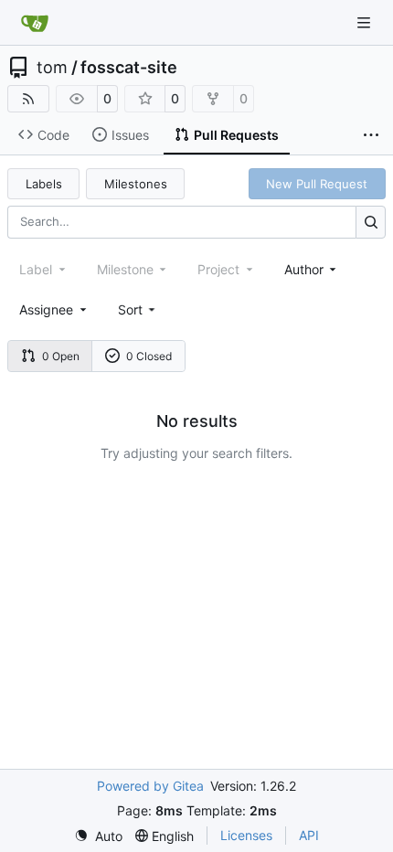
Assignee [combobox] (46, 309)
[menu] (138, 309)
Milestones (135, 183)
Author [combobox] (304, 269)
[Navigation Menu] (365, 22)
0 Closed (149, 356)
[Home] (34, 22)
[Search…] (371, 222)
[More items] (371, 135)
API (309, 835)
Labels (44, 183)
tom (52, 68)
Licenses (246, 835)
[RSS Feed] (28, 98)
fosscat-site (128, 68)
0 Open (61, 356)
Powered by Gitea (150, 785)
